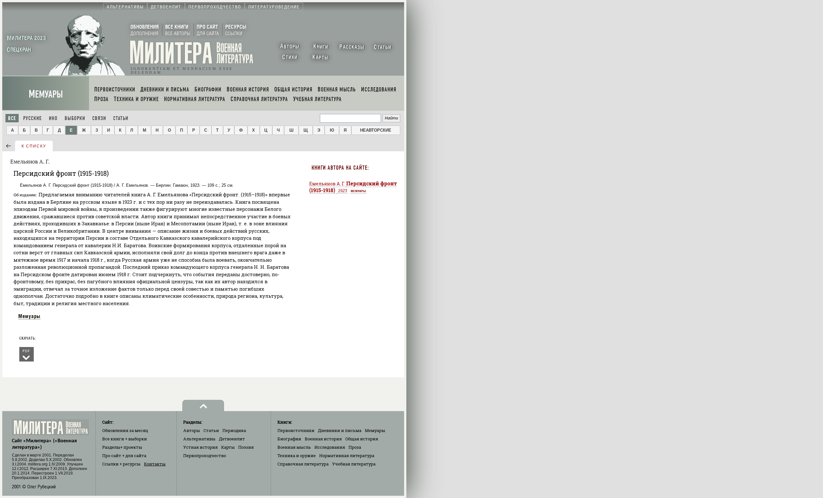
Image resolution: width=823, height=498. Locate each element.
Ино (53, 118)
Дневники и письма (339, 430)
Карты (228, 447)
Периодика (234, 430)
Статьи (120, 118)
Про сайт (124, 455)
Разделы (122, 447)
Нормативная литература (346, 455)
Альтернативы (199, 439)
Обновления (125, 430)
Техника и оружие (296, 455)
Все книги (124, 439)
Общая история (361, 439)
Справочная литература (303, 464)
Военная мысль (294, 447)
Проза (354, 447)
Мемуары (46, 94)
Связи (99, 118)
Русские (32, 118)
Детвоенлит (232, 439)
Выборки (75, 118)
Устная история (200, 447)
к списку (34, 146)
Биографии (289, 439)
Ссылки (121, 464)
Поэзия (246, 447)
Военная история (323, 439)
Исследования (329, 447)
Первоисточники (295, 430)
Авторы (191, 430)
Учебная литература (353, 464)
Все (12, 118)
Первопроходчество (204, 455)
